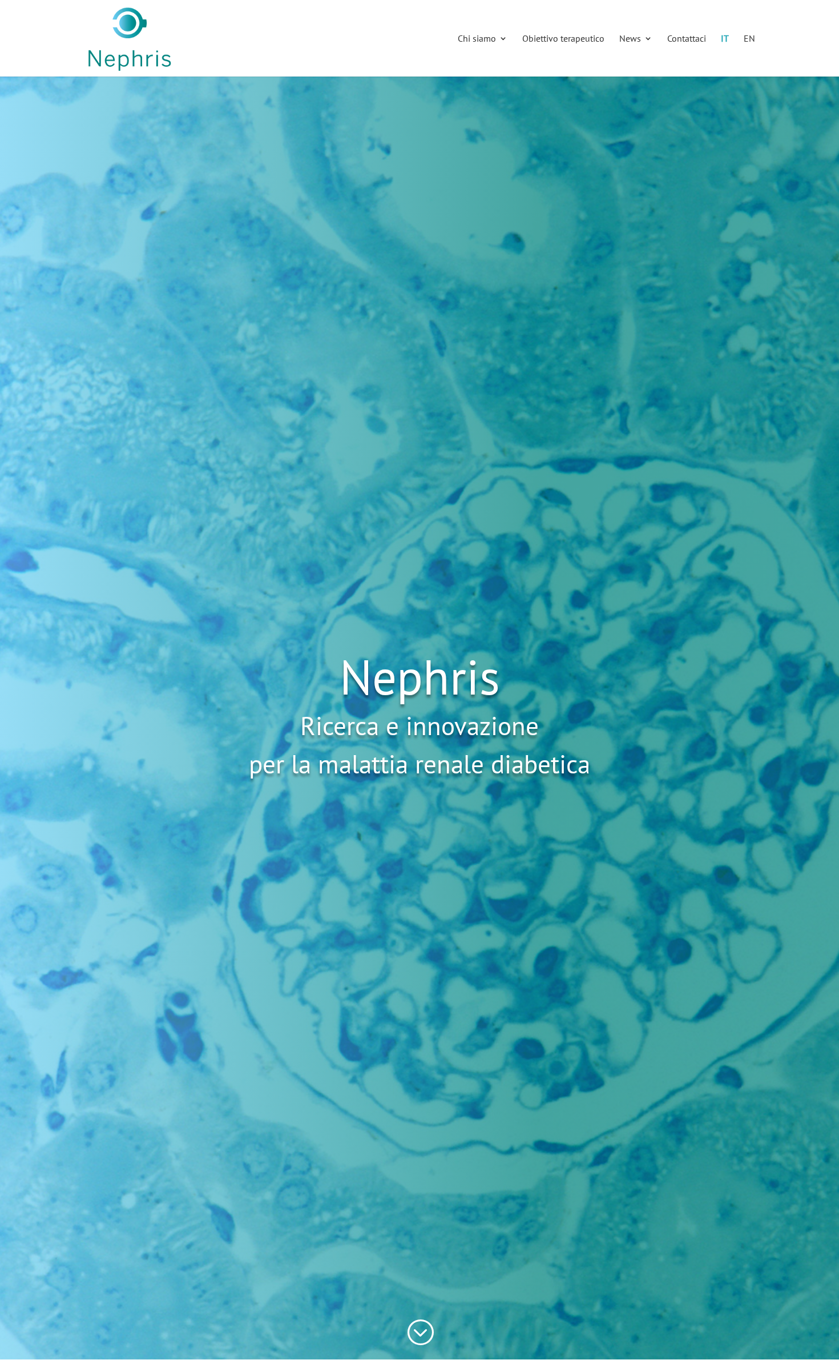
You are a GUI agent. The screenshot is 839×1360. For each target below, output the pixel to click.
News (630, 39)
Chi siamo (477, 39)
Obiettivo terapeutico (563, 39)
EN (749, 39)
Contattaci (686, 39)
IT (725, 39)
